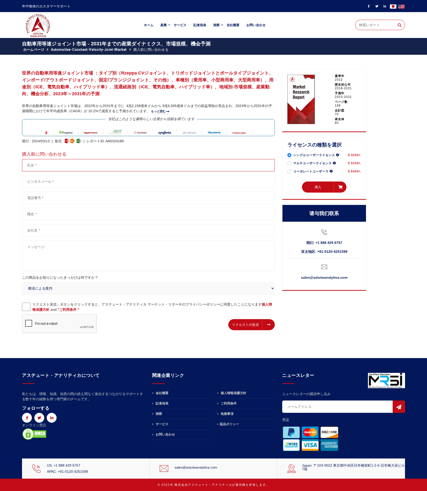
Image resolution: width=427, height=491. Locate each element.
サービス (180, 25)
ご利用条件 (228, 403)
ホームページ (33, 50)
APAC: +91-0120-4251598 (67, 471)
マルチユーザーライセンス (313, 163)
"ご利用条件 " (68, 309)
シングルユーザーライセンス (314, 155)
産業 (163, 25)
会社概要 (162, 393)
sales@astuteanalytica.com (324, 277)
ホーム (148, 25)
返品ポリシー (229, 424)
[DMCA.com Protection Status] (34, 434)
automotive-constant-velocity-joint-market (89, 50)
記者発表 (199, 25)
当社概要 (233, 25)
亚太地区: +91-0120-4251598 (324, 252)
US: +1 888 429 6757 (63, 465)
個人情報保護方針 (233, 393)
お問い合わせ (256, 25)
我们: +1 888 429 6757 (324, 243)
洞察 (216, 25)
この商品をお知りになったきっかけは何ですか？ (60, 277)
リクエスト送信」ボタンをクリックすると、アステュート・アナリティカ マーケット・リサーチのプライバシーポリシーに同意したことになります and (152, 306)
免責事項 (227, 414)
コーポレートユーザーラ (311, 171)
